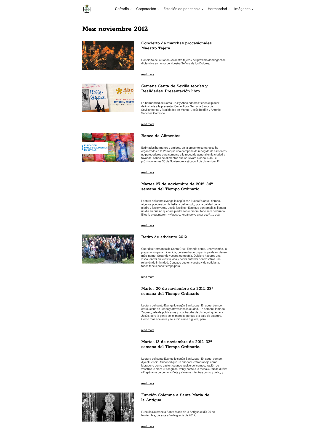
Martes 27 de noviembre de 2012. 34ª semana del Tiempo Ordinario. (177, 187)
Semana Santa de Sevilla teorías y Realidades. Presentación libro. (174, 89)
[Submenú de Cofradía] (131, 9)
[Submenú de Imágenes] (252, 9)
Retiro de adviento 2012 (164, 237)
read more (147, 74)
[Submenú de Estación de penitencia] (202, 9)
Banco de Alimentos (160, 135)
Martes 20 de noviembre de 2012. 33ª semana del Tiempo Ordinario (177, 291)
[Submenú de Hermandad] (229, 9)
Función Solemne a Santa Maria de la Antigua (175, 398)
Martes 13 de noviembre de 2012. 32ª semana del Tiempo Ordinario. (176, 344)
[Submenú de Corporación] (158, 9)
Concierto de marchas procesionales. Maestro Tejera (176, 46)
